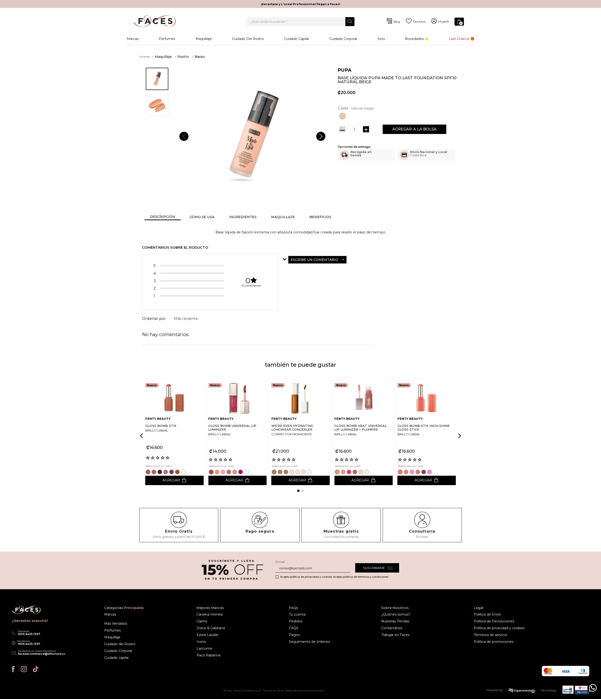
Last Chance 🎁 (461, 39)
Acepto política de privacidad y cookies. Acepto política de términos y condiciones (334, 576)
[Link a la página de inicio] (144, 57)
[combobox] (300, 21)
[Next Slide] (459, 435)
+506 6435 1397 (28, 644)
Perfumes (167, 39)
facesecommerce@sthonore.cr (41, 654)
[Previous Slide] (142, 435)
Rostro (183, 57)
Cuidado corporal (343, 39)
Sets (381, 39)
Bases (200, 57)
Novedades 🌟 (417, 39)
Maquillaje (204, 39)
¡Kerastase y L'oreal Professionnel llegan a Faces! (300, 4)
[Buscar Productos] (349, 21)
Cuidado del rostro (248, 39)
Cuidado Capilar (296, 39)
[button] (343, 116)
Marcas (133, 39)
